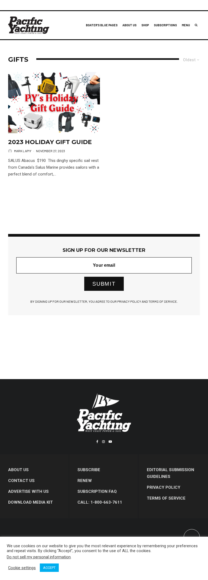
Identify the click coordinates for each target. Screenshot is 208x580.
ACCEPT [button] (49, 568)
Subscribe (88, 469)
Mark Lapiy (22, 151)
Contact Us (21, 480)
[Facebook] (97, 441)
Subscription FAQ (97, 491)
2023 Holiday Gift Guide (50, 142)
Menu (186, 25)
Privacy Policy (163, 487)
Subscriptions (165, 25)
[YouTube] (110, 441)
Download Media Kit (30, 502)
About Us (129, 25)
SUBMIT (104, 284)
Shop (145, 25)
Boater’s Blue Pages (102, 25)
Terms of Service (166, 498)
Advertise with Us (28, 491)
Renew (84, 480)
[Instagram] (103, 441)
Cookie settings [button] (22, 567)
